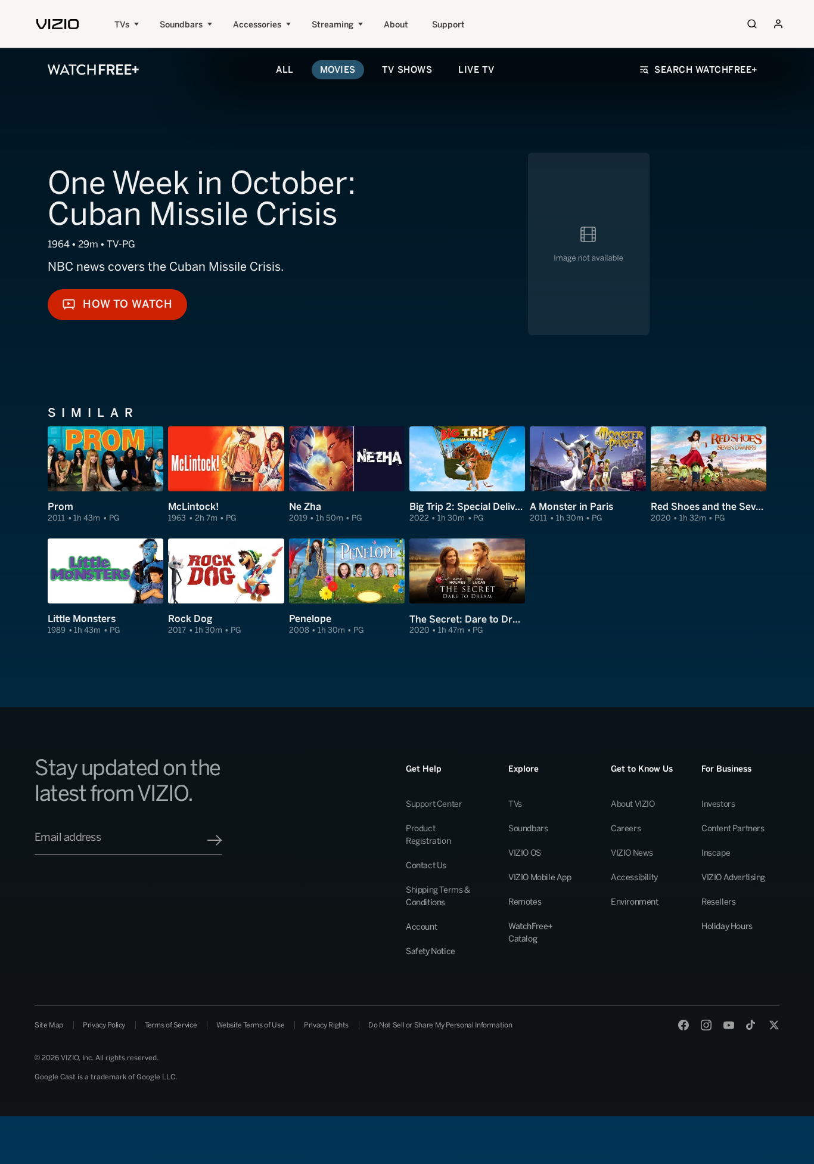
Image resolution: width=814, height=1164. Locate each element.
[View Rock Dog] (226, 587)
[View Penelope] (347, 587)
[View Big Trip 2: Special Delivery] (467, 475)
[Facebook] (683, 1025)
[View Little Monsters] (105, 587)
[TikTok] (751, 1025)
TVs (121, 25)
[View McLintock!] (226, 475)
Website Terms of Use (250, 1025)
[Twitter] (774, 1025)
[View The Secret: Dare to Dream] (467, 587)
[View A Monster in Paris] (587, 475)
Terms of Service (171, 1025)
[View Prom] (105, 475)
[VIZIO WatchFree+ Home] (93, 69)
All (285, 69)
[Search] (752, 24)
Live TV (476, 69)
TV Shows (407, 69)
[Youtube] (728, 1025)
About (396, 25)
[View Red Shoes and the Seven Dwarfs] (708, 475)
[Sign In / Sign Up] (778, 24)
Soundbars (181, 25)
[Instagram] (706, 1025)
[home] (57, 24)
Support (448, 25)
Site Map (49, 1025)
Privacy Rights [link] (326, 1025)
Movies (338, 69)
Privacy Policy (104, 1025)
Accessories (257, 25)
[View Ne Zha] (347, 475)
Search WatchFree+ (706, 69)
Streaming (332, 25)
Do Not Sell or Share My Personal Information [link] (440, 1025)
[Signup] (214, 840)
